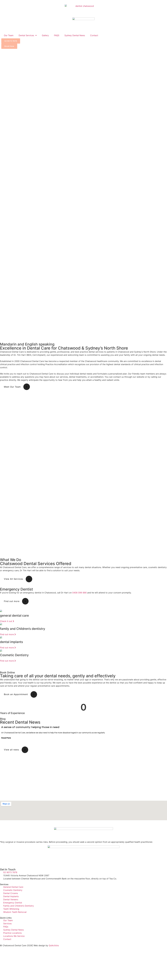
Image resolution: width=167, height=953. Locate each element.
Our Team (8, 35)
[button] (2, 732)
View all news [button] (11, 749)
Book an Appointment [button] (16, 694)
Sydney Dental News (74, 35)
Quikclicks (54, 945)
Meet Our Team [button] (12, 386)
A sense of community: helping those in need (30, 727)
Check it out (6, 621)
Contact (94, 35)
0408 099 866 (79, 592)
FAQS (56, 35)
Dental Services (26, 35)
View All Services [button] (13, 579)
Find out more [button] (11, 601)
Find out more (7, 634)
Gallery (45, 35)
